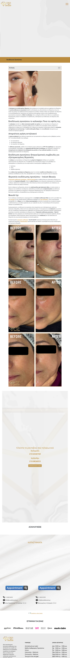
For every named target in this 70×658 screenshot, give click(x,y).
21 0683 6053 (9, 597)
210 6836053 (35, 461)
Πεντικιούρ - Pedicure (31, 654)
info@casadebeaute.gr (12, 600)
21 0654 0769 (42, 597)
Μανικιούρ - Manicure (31, 652)
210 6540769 (35, 454)
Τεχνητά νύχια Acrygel (31, 656)
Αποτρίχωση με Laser (31, 646)
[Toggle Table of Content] (58, 68)
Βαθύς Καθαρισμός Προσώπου (34, 648)
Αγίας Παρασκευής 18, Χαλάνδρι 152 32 (15, 603)
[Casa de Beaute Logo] (6, 4)
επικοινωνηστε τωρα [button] (35, 465)
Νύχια (27, 650)
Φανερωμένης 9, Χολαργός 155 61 (47, 603)
